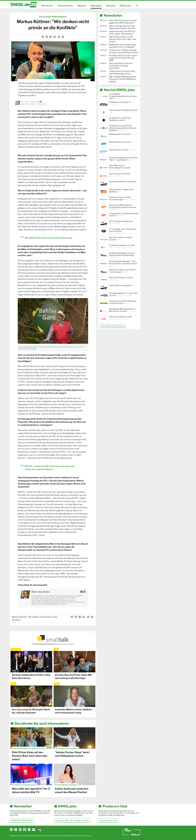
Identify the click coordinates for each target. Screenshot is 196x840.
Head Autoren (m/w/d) (122, 150)
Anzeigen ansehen (80, 820)
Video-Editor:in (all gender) (122, 285)
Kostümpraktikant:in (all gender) (122, 182)
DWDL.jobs (125, 5)
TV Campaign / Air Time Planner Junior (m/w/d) (123, 231)
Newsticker (47, 5)
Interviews (96, 5)
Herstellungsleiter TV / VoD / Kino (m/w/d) (123, 294)
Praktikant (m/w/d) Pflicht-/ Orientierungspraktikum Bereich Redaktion (123, 128)
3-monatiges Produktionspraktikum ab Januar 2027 (123, 96)
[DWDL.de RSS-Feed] (33, 829)
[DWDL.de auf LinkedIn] (11, 829)
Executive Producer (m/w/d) (121, 278)
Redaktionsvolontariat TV (120, 103)
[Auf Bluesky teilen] (54, 36)
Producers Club (49, 836)
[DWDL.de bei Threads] (15, 829)
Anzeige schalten (63, 820)
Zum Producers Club (108, 820)
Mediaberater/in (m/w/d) (124, 134)
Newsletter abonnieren (21, 820)
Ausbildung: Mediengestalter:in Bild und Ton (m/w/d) (122, 310)
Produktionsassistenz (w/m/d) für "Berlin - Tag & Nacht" (123, 159)
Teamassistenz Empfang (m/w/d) (123, 111)
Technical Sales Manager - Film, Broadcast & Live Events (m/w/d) (123, 263)
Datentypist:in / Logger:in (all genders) (121, 190)
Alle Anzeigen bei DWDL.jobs (112, 326)
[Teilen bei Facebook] (43, 36)
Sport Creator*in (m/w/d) (119, 175)
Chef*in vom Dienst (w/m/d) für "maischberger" (122, 271)
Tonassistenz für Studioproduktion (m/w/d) (124, 214)
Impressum (87, 836)
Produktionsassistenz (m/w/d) (122, 246)
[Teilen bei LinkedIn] (47, 36)
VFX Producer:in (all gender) (121, 222)
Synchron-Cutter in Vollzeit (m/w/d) (120, 238)
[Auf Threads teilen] (50, 36)
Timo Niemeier (32, 101)
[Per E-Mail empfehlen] (58, 36)
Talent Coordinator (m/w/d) (120, 318)
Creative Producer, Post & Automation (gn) (122, 198)
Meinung (110, 5)
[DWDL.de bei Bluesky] (20, 829)
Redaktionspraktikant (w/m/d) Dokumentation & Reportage (122, 255)
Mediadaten (38, 836)
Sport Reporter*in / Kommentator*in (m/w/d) (119, 167)
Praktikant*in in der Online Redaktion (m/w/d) (120, 119)
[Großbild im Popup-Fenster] (53, 321)
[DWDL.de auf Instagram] (29, 829)
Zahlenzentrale (65, 5)
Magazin (81, 5)
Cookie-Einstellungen (64, 836)
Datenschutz (77, 836)
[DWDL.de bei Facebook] (24, 829)
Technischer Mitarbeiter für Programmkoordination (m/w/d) (122, 207)
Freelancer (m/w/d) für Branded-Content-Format (123, 302)
